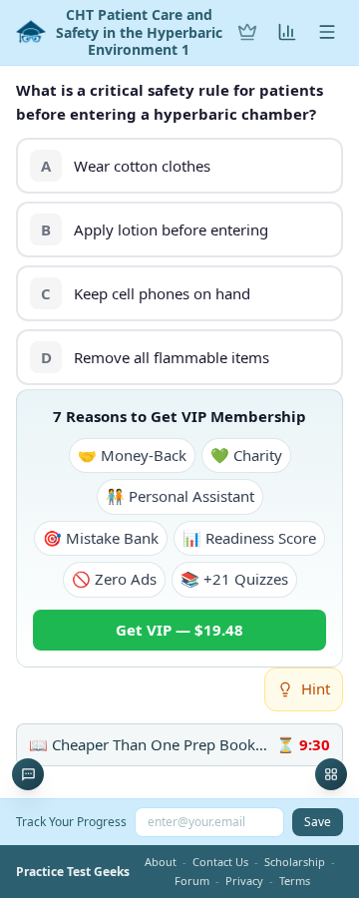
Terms (294, 880)
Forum (192, 880)
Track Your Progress (71, 821)
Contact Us (220, 861)
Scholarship (294, 861)
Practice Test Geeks (73, 872)
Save (317, 821)
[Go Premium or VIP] (247, 32)
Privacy (244, 880)
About (161, 861)
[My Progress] (287, 32)
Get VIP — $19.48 (179, 630)
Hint (315, 688)
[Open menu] (327, 32)
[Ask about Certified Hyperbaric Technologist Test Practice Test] (28, 774)
